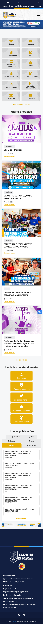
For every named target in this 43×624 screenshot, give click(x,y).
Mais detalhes (21, 519)
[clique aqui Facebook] (19, 615)
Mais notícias (21, 360)
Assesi (13, 621)
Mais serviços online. (21, 105)
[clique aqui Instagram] (24, 615)
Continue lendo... (9, 156)
